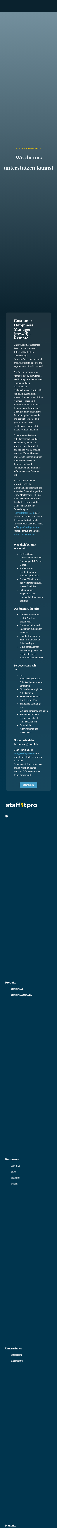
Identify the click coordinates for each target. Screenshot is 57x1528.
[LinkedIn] (6, 816)
